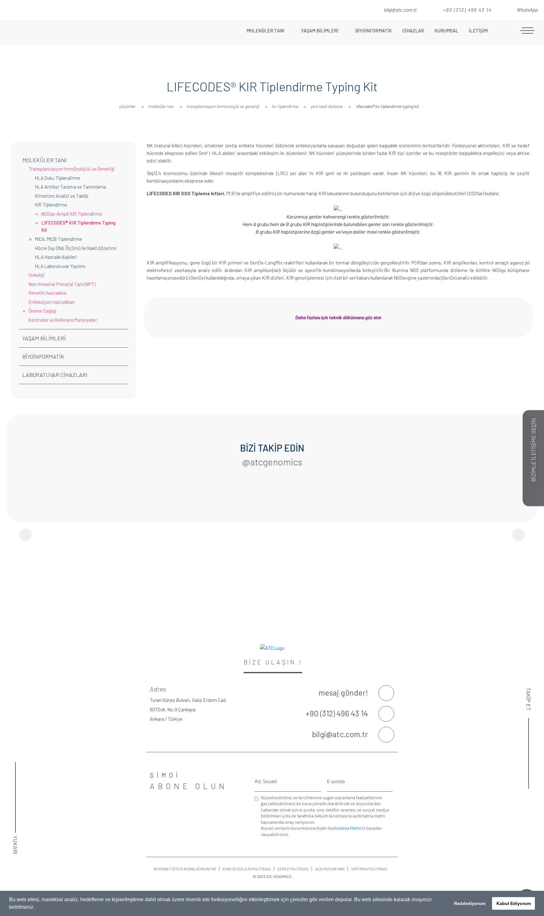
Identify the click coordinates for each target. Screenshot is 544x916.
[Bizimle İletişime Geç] (386, 693)
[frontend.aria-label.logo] (68, 32)
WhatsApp (527, 10)
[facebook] (340, 9)
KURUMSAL (446, 30)
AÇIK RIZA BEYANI (329, 869)
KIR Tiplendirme (285, 106)
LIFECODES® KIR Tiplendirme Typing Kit (78, 226)
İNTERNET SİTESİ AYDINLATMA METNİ (185, 869)
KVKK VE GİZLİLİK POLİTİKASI (247, 869)
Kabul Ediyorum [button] (513, 903)
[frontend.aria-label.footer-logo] (272, 648)
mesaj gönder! (343, 692)
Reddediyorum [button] (469, 903)
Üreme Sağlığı (42, 311)
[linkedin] (358, 9)
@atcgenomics (272, 461)
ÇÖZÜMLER (127, 106)
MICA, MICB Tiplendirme (58, 239)
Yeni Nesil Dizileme (327, 106)
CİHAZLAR (413, 30)
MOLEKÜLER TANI (265, 30)
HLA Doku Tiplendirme (57, 178)
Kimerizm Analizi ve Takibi (61, 196)
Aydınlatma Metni (344, 828)
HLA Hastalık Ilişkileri (56, 257)
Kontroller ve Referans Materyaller (63, 320)
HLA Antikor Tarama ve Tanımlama (70, 187)
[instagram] (349, 9)
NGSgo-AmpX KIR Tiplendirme (71, 214)
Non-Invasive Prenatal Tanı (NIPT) (62, 284)
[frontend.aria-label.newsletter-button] (389, 835)
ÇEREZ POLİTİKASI (293, 869)
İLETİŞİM (478, 30)
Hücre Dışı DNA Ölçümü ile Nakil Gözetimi (75, 248)
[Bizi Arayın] (386, 714)
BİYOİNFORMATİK (373, 30)
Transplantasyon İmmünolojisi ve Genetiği (223, 106)
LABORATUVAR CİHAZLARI (55, 374)
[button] (37, 908)
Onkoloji (37, 275)
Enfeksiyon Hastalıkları (52, 302)
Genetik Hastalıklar (48, 293)
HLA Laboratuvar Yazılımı (60, 266)
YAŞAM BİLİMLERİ (320, 30)
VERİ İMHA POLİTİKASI (369, 869)
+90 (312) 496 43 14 (467, 10)
